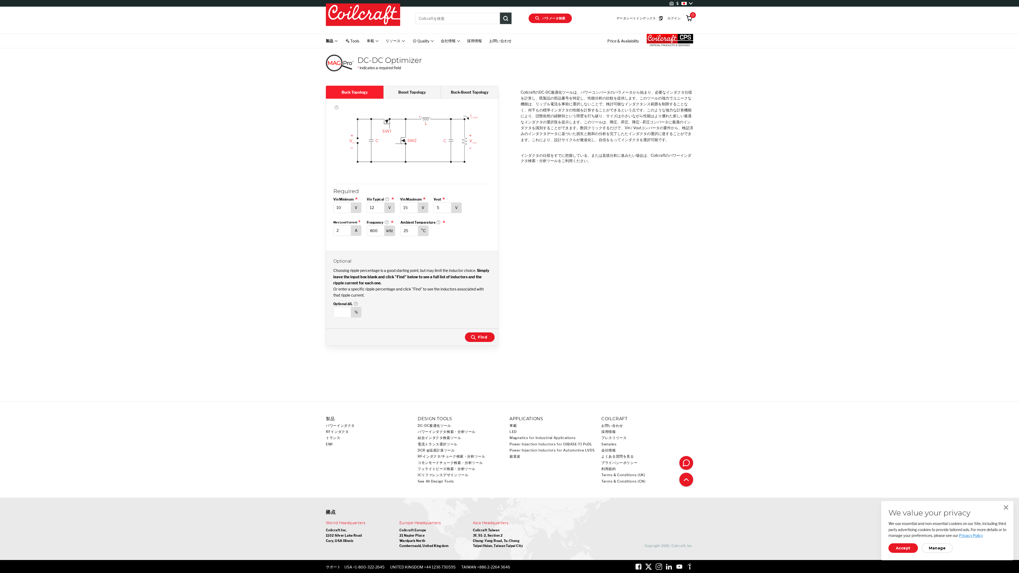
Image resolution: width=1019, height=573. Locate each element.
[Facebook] (638, 566)
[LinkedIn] (669, 566)
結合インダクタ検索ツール (439, 438)
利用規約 (608, 469)
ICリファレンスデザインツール (443, 475)
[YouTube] (679, 566)
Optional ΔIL (355, 304)
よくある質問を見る (617, 456)
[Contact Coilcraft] (686, 463)
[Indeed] (689, 566)
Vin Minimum (343, 199)
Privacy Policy (971, 535)
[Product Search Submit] (506, 18)
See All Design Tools (436, 481)
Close (1006, 507)
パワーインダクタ (340, 426)
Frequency (381, 222)
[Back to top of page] (686, 480)
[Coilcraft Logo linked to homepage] (363, 15)
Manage (937, 548)
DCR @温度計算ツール (436, 450)
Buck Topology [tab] (355, 92)
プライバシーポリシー (619, 463)
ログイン (674, 18)
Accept (903, 548)
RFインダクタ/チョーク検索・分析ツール (451, 456)
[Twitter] (648, 566)
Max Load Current (345, 222)
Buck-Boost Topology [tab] (470, 92)
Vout (437, 199)
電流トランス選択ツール (437, 444)
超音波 (515, 456)
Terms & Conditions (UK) (623, 475)
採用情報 (474, 40)
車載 (513, 426)
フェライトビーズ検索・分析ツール (447, 469)
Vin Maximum (411, 199)
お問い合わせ (500, 40)
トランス (333, 438)
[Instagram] (659, 566)
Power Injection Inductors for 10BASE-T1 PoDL (551, 444)
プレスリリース (614, 438)
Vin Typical (381, 199)
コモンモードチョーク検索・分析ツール (450, 463)
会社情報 (608, 450)
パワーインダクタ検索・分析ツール (447, 432)
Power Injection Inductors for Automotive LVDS (552, 450)
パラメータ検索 (553, 18)
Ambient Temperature (422, 222)
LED (513, 432)
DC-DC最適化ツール (434, 426)
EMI (329, 444)
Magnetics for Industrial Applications (543, 438)
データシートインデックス (636, 18)
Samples (608, 444)
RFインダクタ (337, 432)
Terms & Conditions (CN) (623, 481)
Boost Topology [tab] (412, 92)
